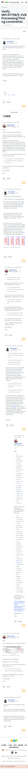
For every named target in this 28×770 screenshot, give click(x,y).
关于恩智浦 (3, 745)
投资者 (15, 745)
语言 (22, 2)
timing (13, 95)
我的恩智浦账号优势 (14, 747)
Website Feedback (16, 758)
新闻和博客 (20, 745)
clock (9, 95)
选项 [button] (24, 31)
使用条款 (7, 756)
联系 (26, 745)
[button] (16, 42)
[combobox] (14, 25)
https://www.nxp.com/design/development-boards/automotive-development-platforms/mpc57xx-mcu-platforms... (19, 606)
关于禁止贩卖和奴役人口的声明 (20, 756)
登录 (26, 2)
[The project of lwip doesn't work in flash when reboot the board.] (22, 112)
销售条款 (11, 756)
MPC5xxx (4, 7)
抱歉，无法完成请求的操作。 (8, 766)
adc (5, 95)
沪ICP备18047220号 (22, 750)
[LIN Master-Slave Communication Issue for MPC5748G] (19, 112)
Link (18, 206)
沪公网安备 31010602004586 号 (10, 750)
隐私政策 (3, 756)
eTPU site (16, 375)
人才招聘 (10, 745)
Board (14, 406)
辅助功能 (9, 758)
